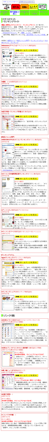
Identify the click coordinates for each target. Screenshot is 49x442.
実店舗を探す (24, 12)
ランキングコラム (37, 40)
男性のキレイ (44, 12)
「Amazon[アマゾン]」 (9, 33)
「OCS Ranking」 (8, 170)
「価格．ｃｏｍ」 (26, 33)
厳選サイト (11, 40)
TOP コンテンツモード (10, 2)
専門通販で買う (15, 12)
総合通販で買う (5, 12)
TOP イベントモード (26, 2)
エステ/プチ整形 (34, 12)
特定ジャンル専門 (23, 40)
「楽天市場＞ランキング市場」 (36, 35)
